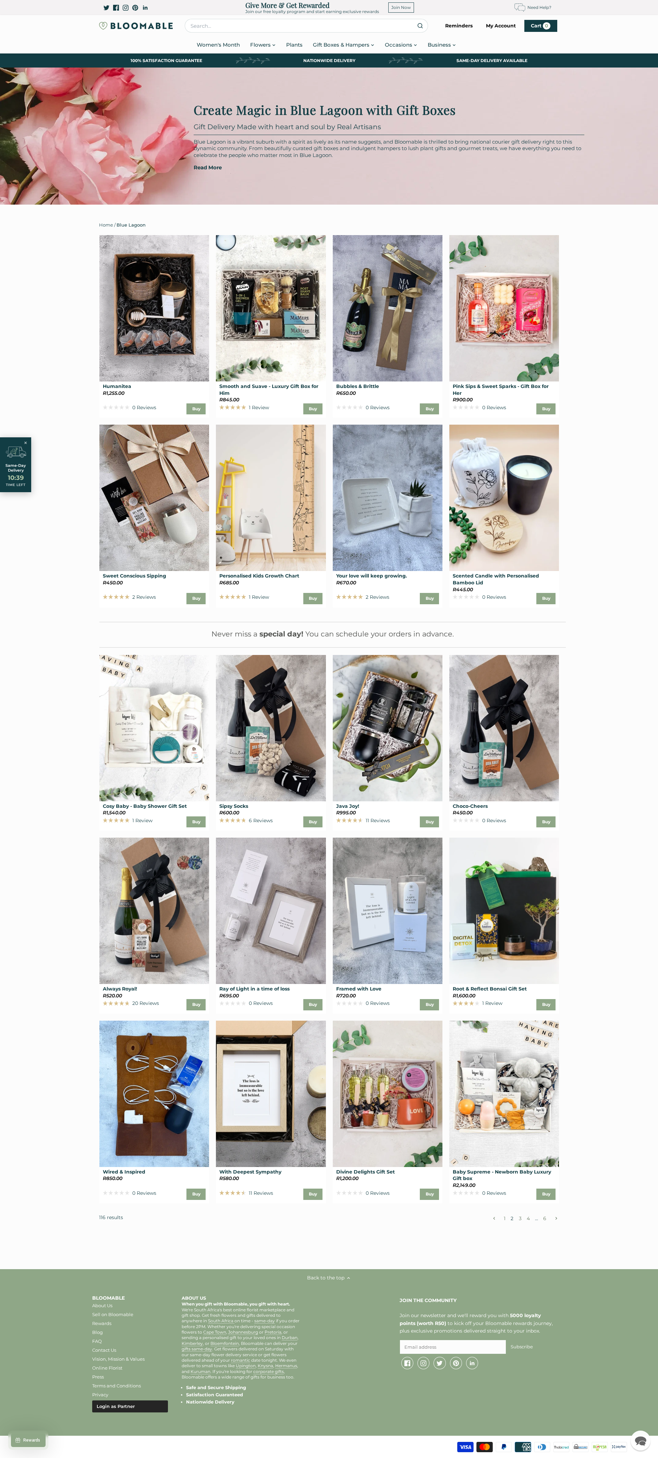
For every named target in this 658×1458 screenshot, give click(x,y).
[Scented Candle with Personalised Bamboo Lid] (504, 498)
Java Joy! (347, 806)
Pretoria (273, 1332)
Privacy (100, 1394)
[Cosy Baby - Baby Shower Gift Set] (154, 728)
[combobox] (306, 26)
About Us (102, 1305)
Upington (246, 1365)
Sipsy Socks (233, 806)
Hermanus (286, 1365)
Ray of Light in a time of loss (254, 989)
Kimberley (192, 1343)
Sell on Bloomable (112, 1314)
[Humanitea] (154, 308)
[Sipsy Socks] (271, 728)
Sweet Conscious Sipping (134, 576)
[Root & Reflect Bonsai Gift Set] (504, 911)
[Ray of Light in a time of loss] (271, 911)
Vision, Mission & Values (118, 1359)
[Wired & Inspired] (154, 1094)
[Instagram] (126, 7)
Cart (539, 26)
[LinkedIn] (145, 7)
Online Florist (107, 1368)
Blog (97, 1332)
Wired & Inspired (124, 1172)
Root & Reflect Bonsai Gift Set (490, 989)
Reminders (459, 26)
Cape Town (214, 1332)
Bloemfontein (224, 1343)
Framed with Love (358, 989)
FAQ (97, 1341)
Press (98, 1377)
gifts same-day (197, 1349)
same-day (264, 1321)
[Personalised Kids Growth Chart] (271, 498)
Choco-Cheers (470, 806)
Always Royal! (120, 989)
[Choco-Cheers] (504, 728)
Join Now (401, 7)
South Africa (221, 1321)
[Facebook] (116, 7)
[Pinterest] (135, 7)
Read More (208, 168)
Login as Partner (116, 1406)
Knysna (265, 1365)
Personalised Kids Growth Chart (259, 576)
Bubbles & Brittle (357, 386)
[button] (640, 1440)
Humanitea (117, 386)
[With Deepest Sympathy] (271, 1094)
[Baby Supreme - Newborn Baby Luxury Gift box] (504, 1094)
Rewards (101, 1323)
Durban (289, 1337)
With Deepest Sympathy (250, 1172)
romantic (240, 1360)
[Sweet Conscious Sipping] (154, 498)
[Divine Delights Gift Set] (387, 1094)
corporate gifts (268, 1371)
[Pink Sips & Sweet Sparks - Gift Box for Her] (504, 308)
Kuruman (200, 1371)
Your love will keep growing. (371, 576)
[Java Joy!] (387, 728)
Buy (196, 408)
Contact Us (104, 1350)
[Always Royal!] (154, 911)
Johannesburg (243, 1332)
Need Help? (539, 7)
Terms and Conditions (116, 1385)
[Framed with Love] (387, 911)
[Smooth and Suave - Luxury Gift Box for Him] (271, 308)
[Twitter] (106, 7)
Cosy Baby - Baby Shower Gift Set (145, 806)
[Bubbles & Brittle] (387, 308)
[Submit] (420, 25)
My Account (501, 26)
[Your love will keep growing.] (387, 498)
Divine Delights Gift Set (365, 1172)
